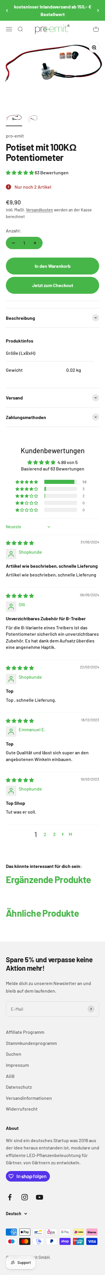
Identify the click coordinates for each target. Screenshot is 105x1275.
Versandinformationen (29, 1098)
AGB (10, 1076)
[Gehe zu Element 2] (32, 120)
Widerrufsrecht (22, 1108)
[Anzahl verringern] (13, 243)
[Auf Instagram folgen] (25, 1197)
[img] (20, 543)
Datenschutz (19, 1087)
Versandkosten (39, 209)
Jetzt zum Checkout (52, 285)
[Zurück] (7, 10)
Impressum (17, 1065)
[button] (20, 172)
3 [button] (54, 834)
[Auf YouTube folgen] (39, 1197)
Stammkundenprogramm (31, 1043)
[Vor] (98, 10)
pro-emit (15, 135)
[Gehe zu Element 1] (14, 120)
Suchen (13, 1054)
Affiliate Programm (25, 1032)
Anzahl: (13, 230)
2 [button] (45, 834)
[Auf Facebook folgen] (10, 1197)
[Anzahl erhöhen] (35, 243)
